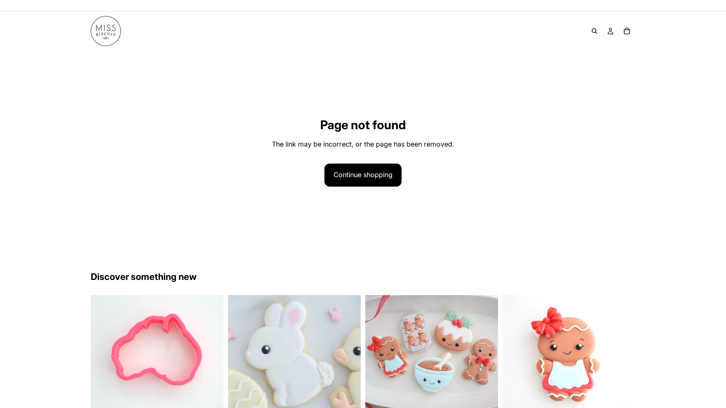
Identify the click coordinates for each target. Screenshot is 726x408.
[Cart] (627, 31)
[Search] (594, 31)
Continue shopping (363, 175)
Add (218, 399)
